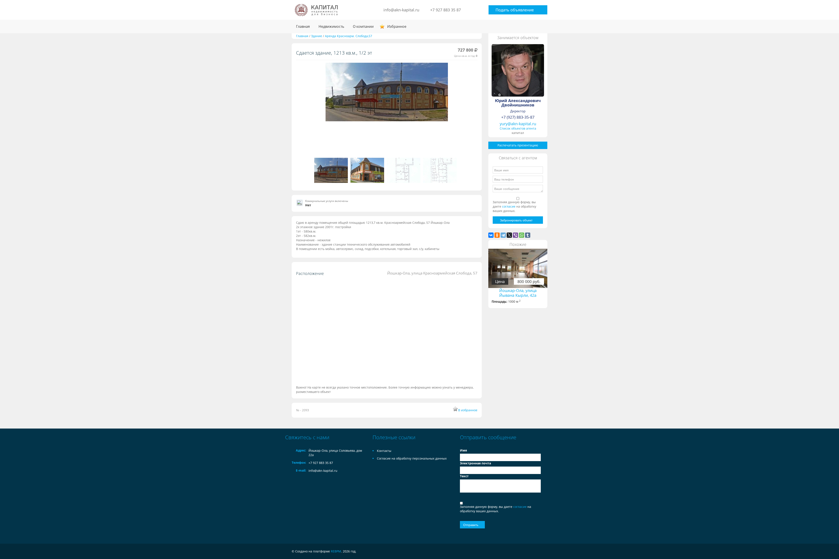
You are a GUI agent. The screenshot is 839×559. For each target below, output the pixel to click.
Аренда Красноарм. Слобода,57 (348, 36)
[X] (509, 235)
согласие (509, 206)
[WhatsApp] (521, 235)
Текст (464, 476)
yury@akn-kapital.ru (518, 123)
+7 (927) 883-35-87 (517, 117)
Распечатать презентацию (518, 145)
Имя (463, 450)
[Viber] (515, 235)
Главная (303, 26)
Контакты (384, 451)
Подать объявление (515, 9)
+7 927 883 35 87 (445, 9)
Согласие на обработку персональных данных (412, 458)
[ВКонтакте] (491, 235)
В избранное (467, 410)
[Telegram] (503, 235)
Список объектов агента (518, 128)
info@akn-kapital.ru (401, 9)
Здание (317, 36)
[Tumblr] (527, 235)
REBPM (336, 551)
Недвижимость (331, 26)
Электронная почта (475, 463)
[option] (386, 94)
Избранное (396, 26)
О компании (363, 26)
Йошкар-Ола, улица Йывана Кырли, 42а (518, 293)
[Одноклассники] (497, 235)
